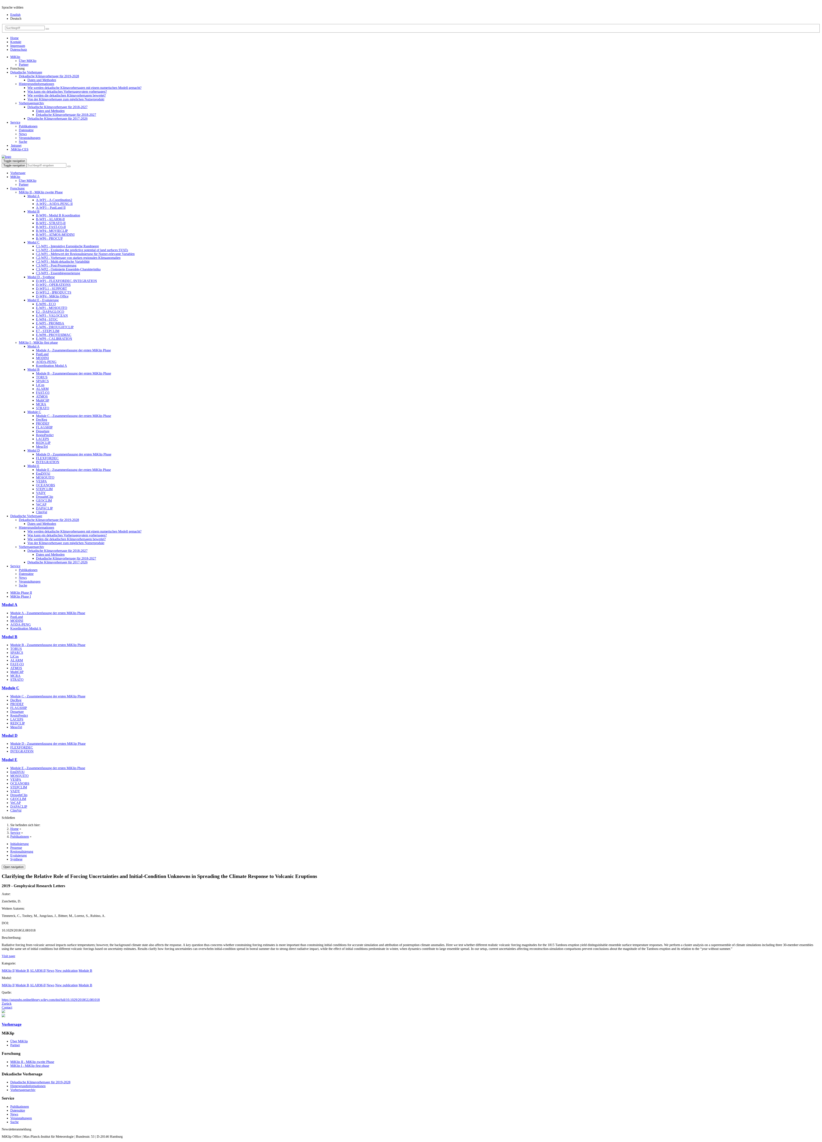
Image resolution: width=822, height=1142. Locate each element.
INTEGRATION (47, 462)
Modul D (33, 450)
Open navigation (13, 867)
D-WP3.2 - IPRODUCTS (53, 292)
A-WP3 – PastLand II (51, 207)
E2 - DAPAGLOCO (50, 311)
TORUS (42, 377)
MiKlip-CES (19, 149)
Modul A (33, 196)
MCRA (41, 404)
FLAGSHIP (44, 427)
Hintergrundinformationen (36, 84)
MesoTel (42, 446)
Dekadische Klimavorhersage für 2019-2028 (49, 76)
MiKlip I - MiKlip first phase (38, 342)
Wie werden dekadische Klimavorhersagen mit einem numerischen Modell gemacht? (84, 88)
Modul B (33, 211)
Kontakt (15, 42)
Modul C (33, 242)
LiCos (40, 385)
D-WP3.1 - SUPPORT (51, 288)
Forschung (17, 188)
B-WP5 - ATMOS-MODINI (55, 234)
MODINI (42, 358)
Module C (34, 412)
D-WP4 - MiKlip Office (52, 296)
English (15, 14)
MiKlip (15, 57)
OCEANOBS (45, 485)
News (23, 134)
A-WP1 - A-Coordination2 (54, 200)
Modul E (33, 466)
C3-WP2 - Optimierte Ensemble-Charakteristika (68, 269)
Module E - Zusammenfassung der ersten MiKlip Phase (73, 470)
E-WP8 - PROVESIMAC (53, 335)
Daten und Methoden (41, 80)
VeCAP (41, 504)
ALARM (42, 389)
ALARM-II (38, 970)
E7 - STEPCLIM (47, 331)
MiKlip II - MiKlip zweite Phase (41, 192)
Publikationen (28, 126)
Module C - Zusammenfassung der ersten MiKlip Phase (73, 416)
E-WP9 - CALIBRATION (54, 338)
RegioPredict (45, 435)
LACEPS (42, 439)
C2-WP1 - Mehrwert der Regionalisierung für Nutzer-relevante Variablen (85, 254)
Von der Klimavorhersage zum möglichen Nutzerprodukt (65, 99)
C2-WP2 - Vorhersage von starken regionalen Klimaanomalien (78, 258)
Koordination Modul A (51, 365)
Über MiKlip (27, 61)
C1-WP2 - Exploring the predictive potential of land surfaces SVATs (82, 250)
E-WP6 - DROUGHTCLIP (55, 327)
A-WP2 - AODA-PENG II (54, 204)
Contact (7, 1007)
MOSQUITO (45, 477)
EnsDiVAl (43, 473)
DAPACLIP (44, 508)
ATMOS (42, 396)
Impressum (17, 46)
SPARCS (42, 381)
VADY (41, 493)
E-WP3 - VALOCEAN (52, 315)
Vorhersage (17, 173)
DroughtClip (44, 497)
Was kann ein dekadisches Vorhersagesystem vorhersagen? (67, 91)
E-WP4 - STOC (47, 319)
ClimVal (41, 512)
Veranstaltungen (29, 138)
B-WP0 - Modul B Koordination (58, 215)
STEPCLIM (44, 489)
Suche (23, 141)
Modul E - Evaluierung (43, 300)
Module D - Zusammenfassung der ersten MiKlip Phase (73, 454)
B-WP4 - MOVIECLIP (52, 231)
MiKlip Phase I (20, 596)
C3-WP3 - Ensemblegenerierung (58, 273)
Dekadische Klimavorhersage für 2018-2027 (57, 107)
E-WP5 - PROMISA (50, 323)
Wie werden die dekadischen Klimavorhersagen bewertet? (66, 95)
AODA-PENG (46, 362)
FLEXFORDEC (47, 458)
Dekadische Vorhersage (26, 72)
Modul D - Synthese (41, 277)
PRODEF (42, 423)
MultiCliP (42, 400)
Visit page (8, 956)
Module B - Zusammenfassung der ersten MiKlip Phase (73, 373)
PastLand (42, 354)
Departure (42, 431)
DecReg (41, 419)
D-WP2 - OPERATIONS (53, 285)
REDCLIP (43, 443)
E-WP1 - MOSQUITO (51, 308)
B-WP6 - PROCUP (49, 238)
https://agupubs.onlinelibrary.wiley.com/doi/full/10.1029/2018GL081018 (51, 1000)
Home (14, 38)
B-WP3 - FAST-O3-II (51, 227)
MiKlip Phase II (21, 592)
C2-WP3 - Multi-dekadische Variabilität (62, 261)
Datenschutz (18, 49)
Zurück (7, 1003)
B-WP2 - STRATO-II (51, 223)
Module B (22, 970)
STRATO (42, 408)
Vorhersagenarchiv (31, 103)
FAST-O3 (42, 392)
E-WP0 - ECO (46, 304)
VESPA (41, 481)
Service (15, 122)
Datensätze (26, 130)
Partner (23, 64)
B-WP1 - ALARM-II (50, 219)
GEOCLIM (44, 500)
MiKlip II (8, 970)
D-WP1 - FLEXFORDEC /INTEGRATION (66, 281)
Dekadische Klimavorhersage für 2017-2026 (57, 118)
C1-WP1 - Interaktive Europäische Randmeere (67, 246)
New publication (66, 970)
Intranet (15, 145)
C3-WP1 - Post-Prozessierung (56, 265)
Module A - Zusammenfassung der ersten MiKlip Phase (73, 350)
